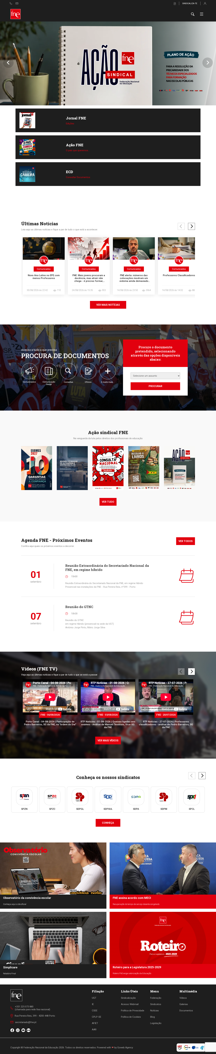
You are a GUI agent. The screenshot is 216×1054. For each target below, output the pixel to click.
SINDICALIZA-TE (189, 3)
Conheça (108, 822)
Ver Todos (186, 541)
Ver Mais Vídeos (108, 740)
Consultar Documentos (78, 177)
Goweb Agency (125, 1047)
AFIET (95, 1023)
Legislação (155, 1023)
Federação (155, 997)
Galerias (183, 1004)
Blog (152, 1016)
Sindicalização (128, 997)
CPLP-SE (96, 1016)
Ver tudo (108, 501)
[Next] (191, 226)
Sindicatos (155, 1004)
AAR (94, 1029)
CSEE (94, 1010)
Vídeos (183, 997)
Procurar (155, 386)
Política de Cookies (131, 1016)
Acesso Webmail (130, 1004)
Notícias (154, 1010)
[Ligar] (11, 3)
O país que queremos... (77, 150)
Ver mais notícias (108, 304)
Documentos (186, 1010)
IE (93, 1004)
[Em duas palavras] (108, 63)
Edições (70, 123)
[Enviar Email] (16, 3)
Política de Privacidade (132, 1010)
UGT (94, 997)
